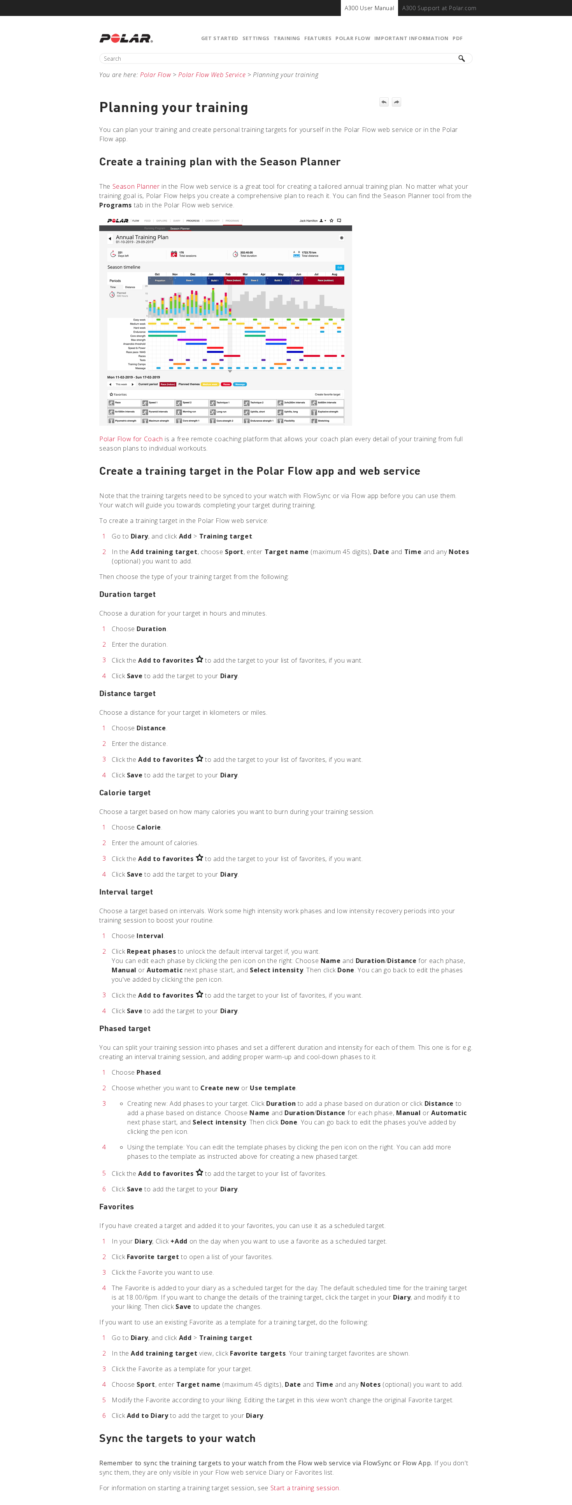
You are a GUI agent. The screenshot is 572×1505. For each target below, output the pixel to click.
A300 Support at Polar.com (439, 8)
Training (287, 38)
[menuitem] (369, 8)
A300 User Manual (369, 8)
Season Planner (136, 186)
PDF (458, 38)
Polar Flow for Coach (131, 439)
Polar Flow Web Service (212, 74)
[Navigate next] (396, 102)
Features (318, 38)
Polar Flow (352, 38)
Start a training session (304, 1488)
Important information (411, 38)
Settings (256, 38)
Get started (220, 38)
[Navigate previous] (384, 102)
